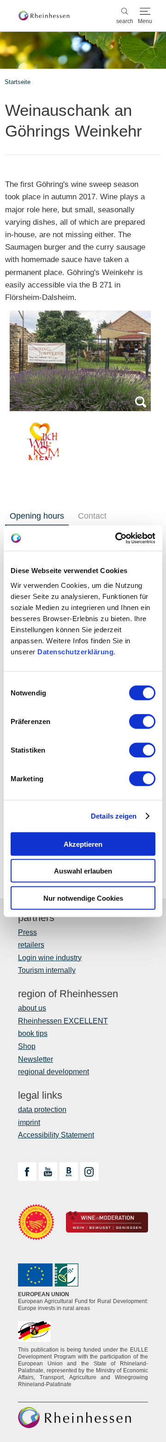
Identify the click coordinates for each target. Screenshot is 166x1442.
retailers (31, 945)
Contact (92, 516)
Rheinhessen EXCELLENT (63, 1021)
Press (27, 932)
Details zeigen (113, 816)
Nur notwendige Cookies (83, 898)
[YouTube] (48, 1171)
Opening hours (37, 516)
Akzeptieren (83, 844)
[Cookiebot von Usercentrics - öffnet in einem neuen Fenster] (117, 538)
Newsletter (35, 1059)
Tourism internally (47, 970)
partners (36, 917)
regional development (53, 1072)
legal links (40, 1095)
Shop (27, 1046)
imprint (29, 1122)
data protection (42, 1109)
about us (32, 1008)
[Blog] (68, 1171)
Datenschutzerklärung (75, 651)
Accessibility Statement (56, 1135)
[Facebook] (27, 1171)
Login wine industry (50, 958)
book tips (32, 1033)
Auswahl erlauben (83, 871)
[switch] (142, 721)
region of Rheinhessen (68, 993)
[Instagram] (89, 1171)
